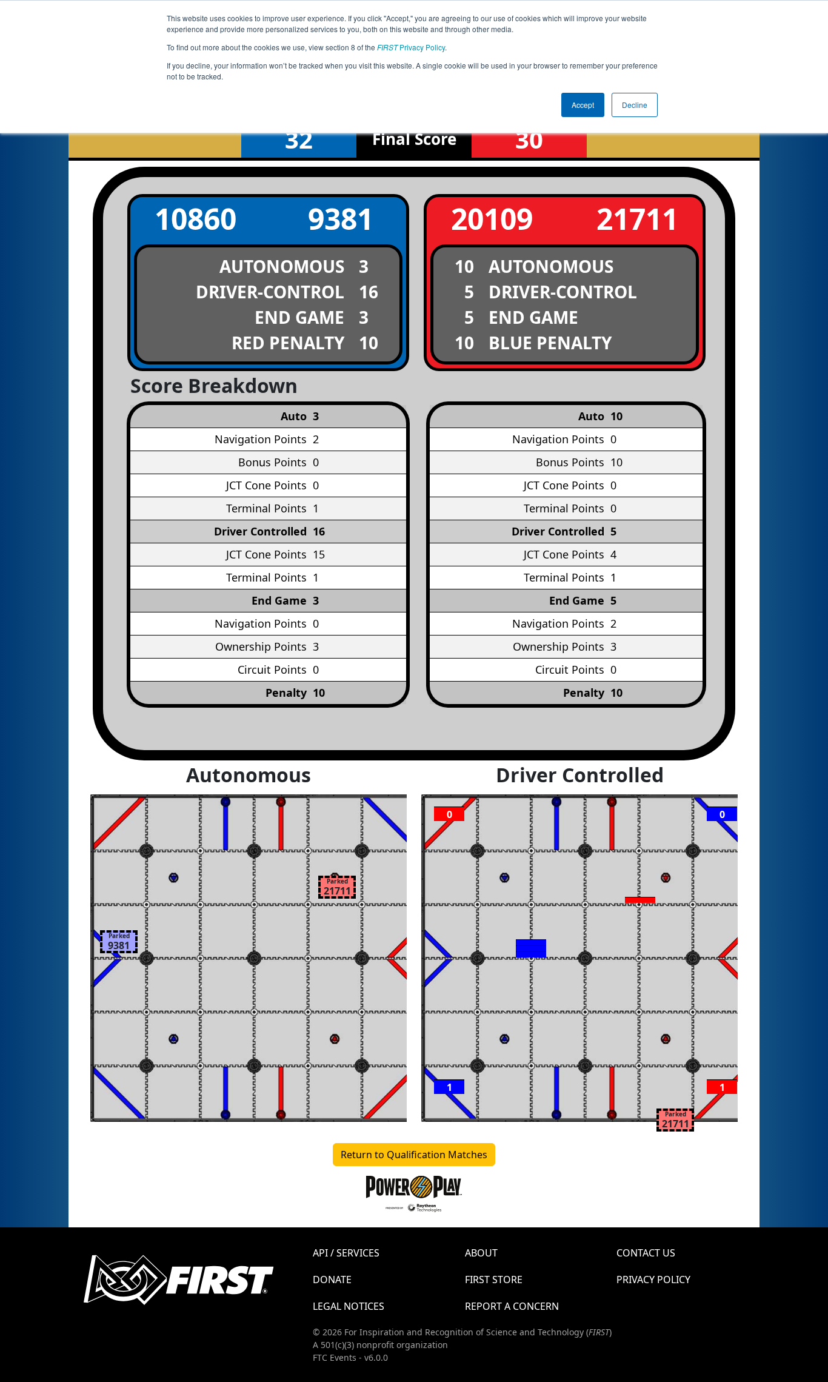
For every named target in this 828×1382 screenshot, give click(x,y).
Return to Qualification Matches (414, 1154)
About (481, 1253)
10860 (195, 218)
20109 (492, 218)
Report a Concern (512, 1306)
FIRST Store (494, 1279)
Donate (332, 1279)
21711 (637, 218)
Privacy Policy (411, 47)
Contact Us (645, 1253)
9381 (340, 218)
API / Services (346, 1253)
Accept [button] (583, 104)
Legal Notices (348, 1306)
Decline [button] (634, 104)
